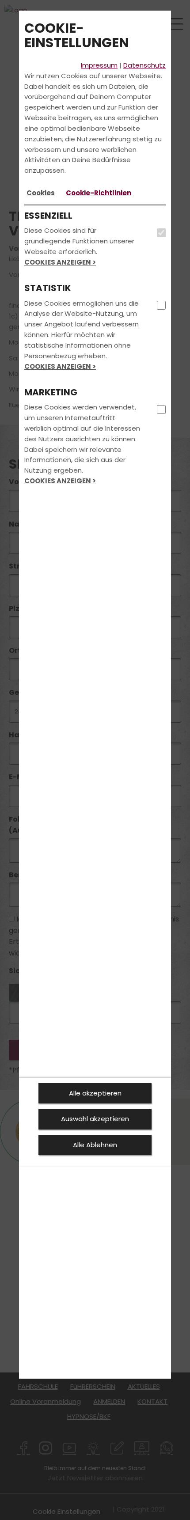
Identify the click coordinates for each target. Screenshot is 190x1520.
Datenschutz (144, 65)
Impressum (99, 65)
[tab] (40, 193)
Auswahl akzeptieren (95, 1118)
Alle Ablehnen (95, 1144)
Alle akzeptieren (95, 1093)
